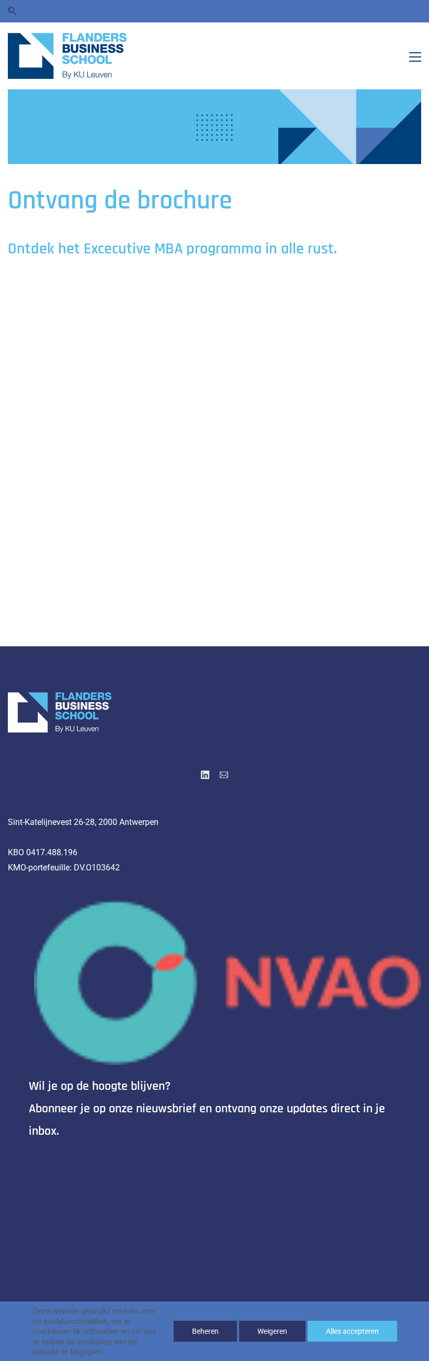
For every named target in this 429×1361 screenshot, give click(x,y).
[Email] (224, 775)
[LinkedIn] (205, 775)
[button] (12, 11)
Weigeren (272, 1331)
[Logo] (67, 56)
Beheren (205, 1331)
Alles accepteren (352, 1331)
